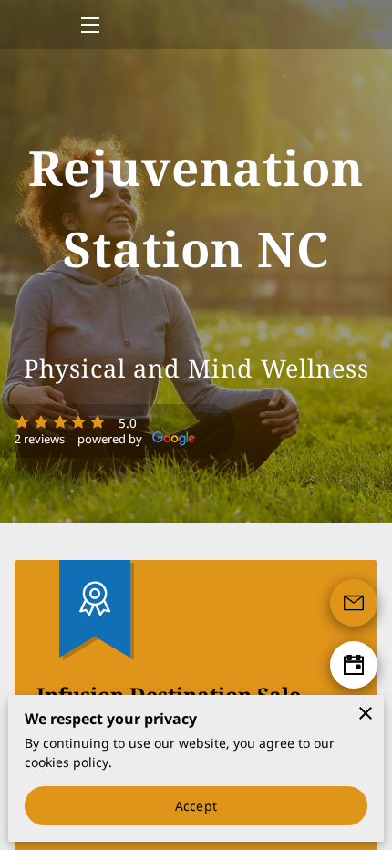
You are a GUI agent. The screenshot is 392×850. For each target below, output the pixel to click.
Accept (196, 805)
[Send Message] (353, 603)
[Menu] (89, 25)
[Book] (353, 665)
